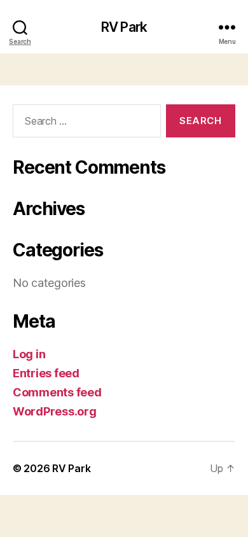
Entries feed (46, 373)
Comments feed (57, 392)
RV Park (124, 27)
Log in (29, 354)
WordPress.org (55, 411)
